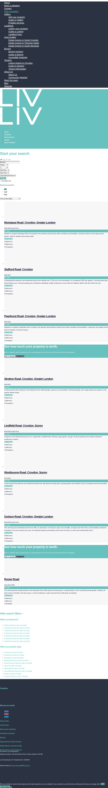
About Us (8, 72)
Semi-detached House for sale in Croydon (18, 671)
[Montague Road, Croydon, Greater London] (20, 217)
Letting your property (18, 28)
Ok (103, 784)
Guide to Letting (15, 31)
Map (5, 194)
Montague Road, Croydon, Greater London (29, 222)
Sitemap (8, 86)
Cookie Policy (4, 725)
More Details (8, 239)
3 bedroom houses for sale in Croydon (17, 633)
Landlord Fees (15, 34)
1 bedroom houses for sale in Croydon (17, 628)
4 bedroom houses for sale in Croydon (17, 635)
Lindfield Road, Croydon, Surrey (23, 425)
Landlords (8, 26)
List (5, 189)
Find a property (11, 11)
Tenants (8, 60)
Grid (5, 192)
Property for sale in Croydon (13, 652)
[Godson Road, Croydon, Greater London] (20, 511)
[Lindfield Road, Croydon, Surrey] (20, 420)
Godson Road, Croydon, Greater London (28, 516)
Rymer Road (11, 579)
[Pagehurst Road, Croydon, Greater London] (20, 310)
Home (7, 3)
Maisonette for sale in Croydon (14, 668)
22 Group (27, 765)
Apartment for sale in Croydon (14, 655)
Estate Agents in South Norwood (23, 46)
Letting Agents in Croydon (20, 63)
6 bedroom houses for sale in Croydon (17, 641)
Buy (3, 159)
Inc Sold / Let (6, 181)
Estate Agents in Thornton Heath (23, 43)
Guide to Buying (15, 54)
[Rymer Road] (20, 573)
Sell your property (16, 17)
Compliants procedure (7, 733)
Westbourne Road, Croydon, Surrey (25, 472)
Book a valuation (12, 5)
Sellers (7, 14)
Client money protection (8, 729)
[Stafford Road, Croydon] (20, 263)
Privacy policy (4, 721)
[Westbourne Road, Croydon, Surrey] (20, 467)
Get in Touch (20, 356)
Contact (7, 8)
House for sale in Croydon (13, 665)
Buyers (7, 49)
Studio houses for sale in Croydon (15, 625)
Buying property (15, 51)
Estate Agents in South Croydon (23, 40)
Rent (9, 159)
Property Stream (15, 765)
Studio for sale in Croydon (13, 673)
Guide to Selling (15, 20)
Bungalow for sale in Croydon (14, 657)
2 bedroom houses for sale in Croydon (17, 630)
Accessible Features (17, 57)
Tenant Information (17, 69)
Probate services (16, 23)
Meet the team (11, 80)
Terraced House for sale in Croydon (16, 676)
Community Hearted (17, 77)
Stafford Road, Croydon (18, 269)
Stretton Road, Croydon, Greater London (28, 378)
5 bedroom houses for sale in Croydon (17, 638)
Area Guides (10, 37)
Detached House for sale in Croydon (16, 660)
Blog (6, 83)
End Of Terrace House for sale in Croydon (18, 663)
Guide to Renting (16, 66)
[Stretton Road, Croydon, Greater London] (20, 373)
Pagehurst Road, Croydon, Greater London (30, 316)
